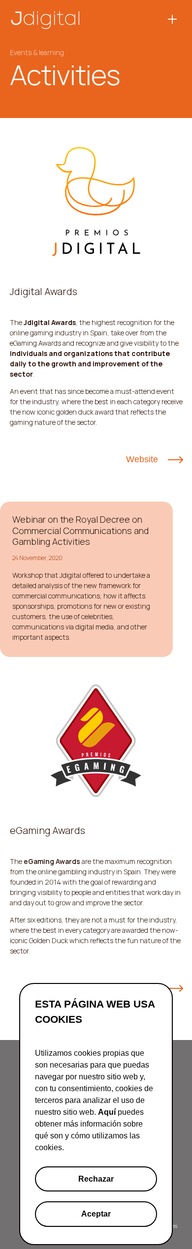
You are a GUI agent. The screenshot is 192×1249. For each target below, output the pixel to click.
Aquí (107, 1112)
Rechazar (96, 1179)
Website (142, 459)
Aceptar (96, 1214)
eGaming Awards (52, 861)
